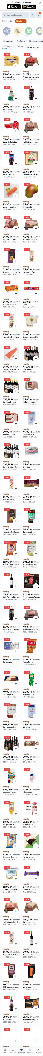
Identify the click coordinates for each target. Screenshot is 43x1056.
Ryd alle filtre (7, 21)
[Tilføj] (16, 66)
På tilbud (22, 41)
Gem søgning (34, 47)
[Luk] (40, 3)
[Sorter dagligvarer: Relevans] (32, 15)
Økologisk (9, 41)
